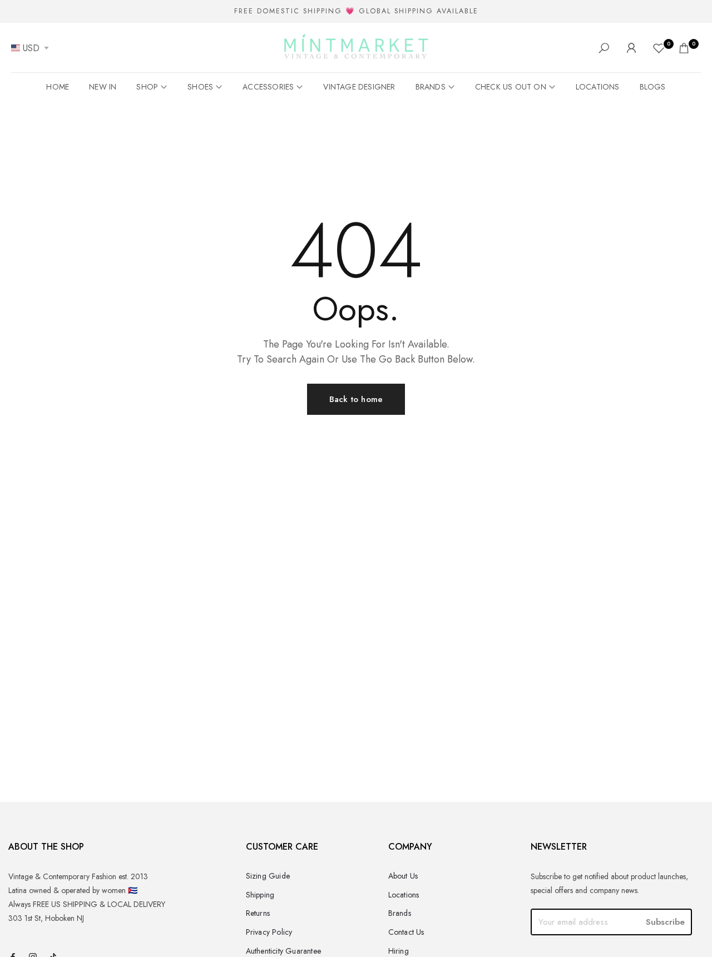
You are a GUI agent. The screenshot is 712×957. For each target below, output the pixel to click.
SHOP (147, 86)
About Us (403, 875)
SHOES (200, 86)
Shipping (260, 894)
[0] (658, 48)
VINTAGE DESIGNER (359, 86)
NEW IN (102, 86)
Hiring (398, 950)
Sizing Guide (268, 875)
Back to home (356, 399)
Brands (399, 913)
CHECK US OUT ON (510, 86)
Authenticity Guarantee (283, 950)
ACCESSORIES (268, 86)
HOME (57, 86)
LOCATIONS (598, 86)
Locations (403, 894)
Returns (258, 913)
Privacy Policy (269, 932)
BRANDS (431, 86)
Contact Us (406, 932)
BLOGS (653, 86)
